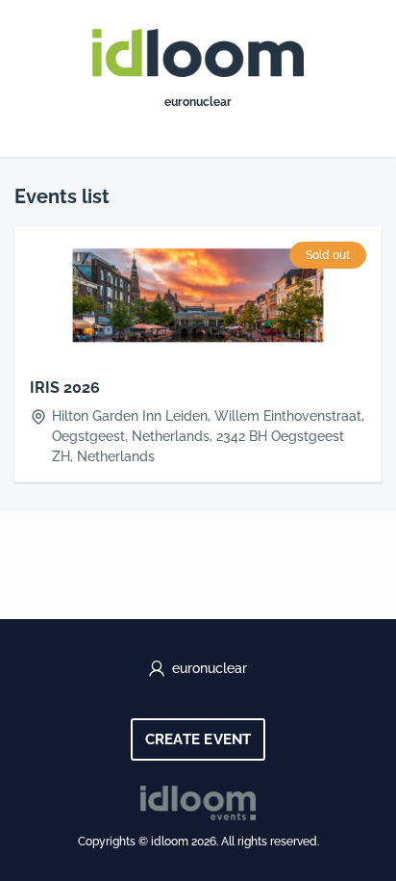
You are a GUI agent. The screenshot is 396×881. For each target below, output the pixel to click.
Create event (198, 739)
